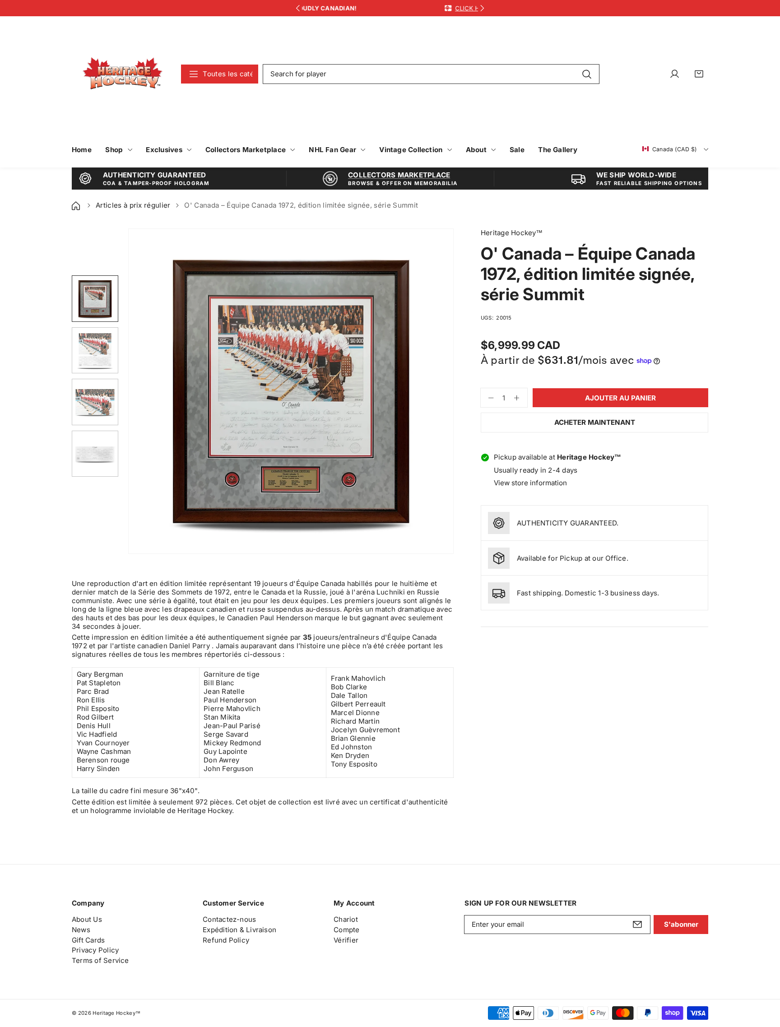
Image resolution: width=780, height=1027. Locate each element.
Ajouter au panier (620, 398)
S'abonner (681, 924)
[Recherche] (586, 74)
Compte (346, 929)
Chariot (346, 919)
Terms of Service (100, 960)
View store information (530, 483)
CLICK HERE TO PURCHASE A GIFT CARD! (410, 8)
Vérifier (346, 940)
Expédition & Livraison (239, 929)
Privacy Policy (95, 950)
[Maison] (77, 205)
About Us (87, 919)
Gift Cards (88, 940)
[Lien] (122, 74)
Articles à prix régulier (133, 205)
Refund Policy (226, 940)
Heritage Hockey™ (116, 1013)
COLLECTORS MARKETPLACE (399, 175)
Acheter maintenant (594, 422)
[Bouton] (297, 8)
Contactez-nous (229, 919)
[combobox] (431, 74)
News (81, 929)
